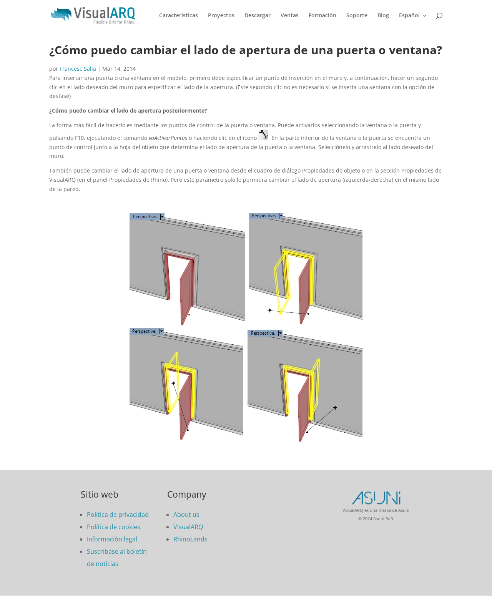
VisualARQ (188, 527)
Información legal (112, 539)
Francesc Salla (78, 68)
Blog (383, 16)
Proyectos (221, 16)
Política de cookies (113, 527)
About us (186, 514)
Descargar (257, 16)
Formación (322, 16)
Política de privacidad (118, 514)
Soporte (356, 16)
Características (178, 16)
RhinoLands (190, 539)
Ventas (290, 16)
